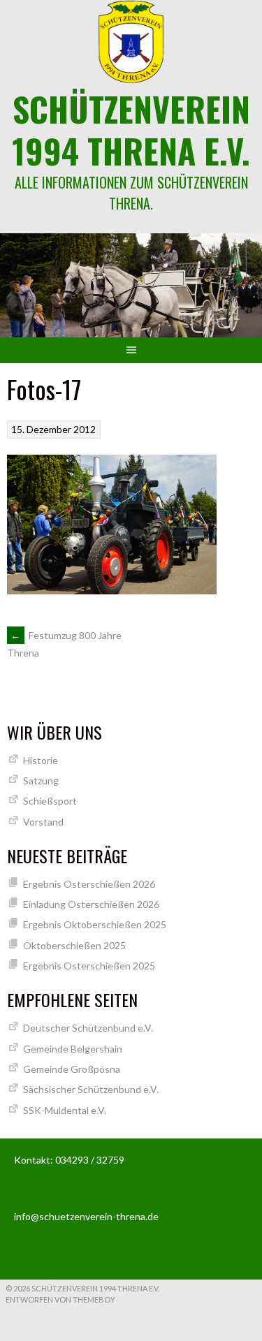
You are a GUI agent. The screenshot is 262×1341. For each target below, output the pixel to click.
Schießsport (50, 801)
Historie (40, 760)
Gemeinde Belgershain (72, 1049)
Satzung (41, 780)
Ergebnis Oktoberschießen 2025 (94, 924)
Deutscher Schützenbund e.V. (88, 1028)
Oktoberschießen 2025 (74, 945)
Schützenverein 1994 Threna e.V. (131, 129)
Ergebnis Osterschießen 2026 (89, 884)
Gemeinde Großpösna (71, 1069)
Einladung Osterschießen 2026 (91, 904)
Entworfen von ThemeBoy (60, 1299)
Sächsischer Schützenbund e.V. (91, 1089)
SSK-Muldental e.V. (64, 1110)
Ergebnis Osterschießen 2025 (89, 966)
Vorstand (43, 822)
